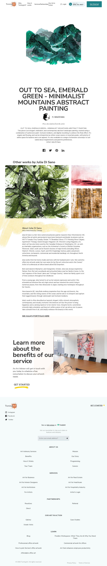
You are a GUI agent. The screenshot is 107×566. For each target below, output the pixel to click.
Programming (75, 461)
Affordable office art (28, 553)
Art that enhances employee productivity (75, 548)
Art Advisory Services (28, 451)
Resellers (28, 503)
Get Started (94, 4)
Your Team (28, 466)
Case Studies (75, 520)
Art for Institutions (28, 487)
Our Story (75, 456)
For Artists (28, 492)
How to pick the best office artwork (28, 548)
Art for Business (28, 477)
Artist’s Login (75, 492)
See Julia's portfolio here (35, 316)
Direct (28, 508)
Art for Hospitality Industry (75, 487)
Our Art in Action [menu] (51, 4)
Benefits (28, 456)
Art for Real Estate (75, 477)
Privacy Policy (71, 563)
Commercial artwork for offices (75, 543)
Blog (28, 536)
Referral (75, 503)
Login (64, 4)
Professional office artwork (28, 543)
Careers (75, 466)
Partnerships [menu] (44, 4)
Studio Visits (28, 525)
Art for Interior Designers (28, 482)
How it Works (28, 461)
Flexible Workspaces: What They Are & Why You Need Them (75, 537)
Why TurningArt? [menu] (22, 4)
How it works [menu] (29, 4)
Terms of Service (84, 563)
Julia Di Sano (59, 117)
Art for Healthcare (75, 482)
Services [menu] (37, 4)
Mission (75, 451)
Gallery (28, 520)
